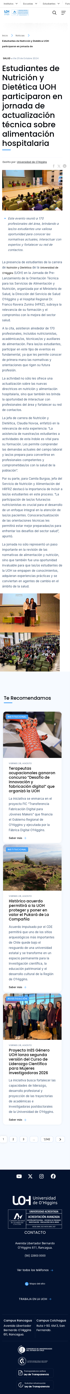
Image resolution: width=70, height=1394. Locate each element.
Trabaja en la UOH (33, 1299)
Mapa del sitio (37, 1283)
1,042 (47, 1139)
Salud (6, 58)
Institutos (9, 3)
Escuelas (28, 3)
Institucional (17, 716)
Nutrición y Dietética (19, 267)
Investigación (17, 998)
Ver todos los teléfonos (33, 1270)
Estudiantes (50, 3)
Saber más (16, 837)
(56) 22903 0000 (35, 1255)
